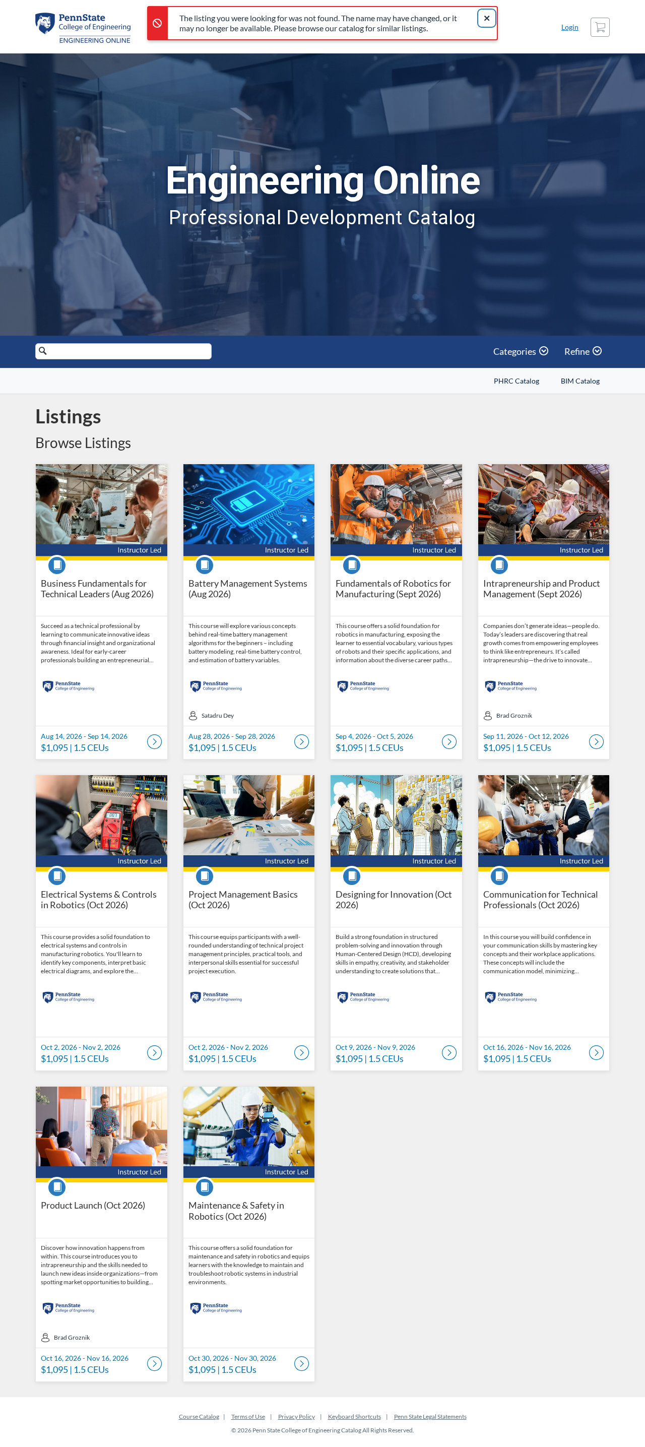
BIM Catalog (580, 380)
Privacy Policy (296, 1416)
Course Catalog (199, 1416)
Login (569, 27)
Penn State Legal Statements (430, 1416)
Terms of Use (248, 1416)
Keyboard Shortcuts (354, 1416)
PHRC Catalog (516, 380)
